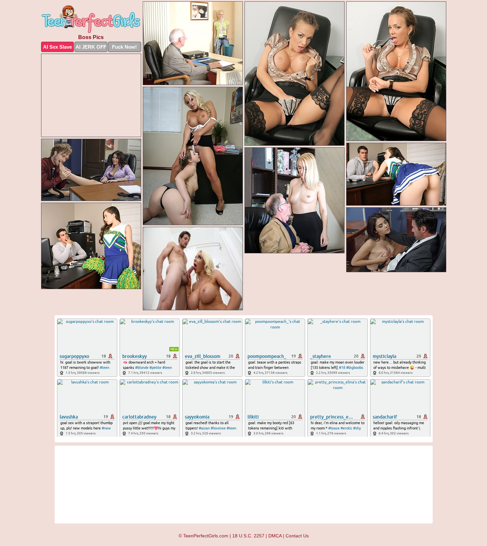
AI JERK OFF (91, 47)
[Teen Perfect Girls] (91, 19)
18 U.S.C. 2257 (248, 535)
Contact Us (297, 535)
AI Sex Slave (57, 47)
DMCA (275, 535)
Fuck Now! (124, 47)
